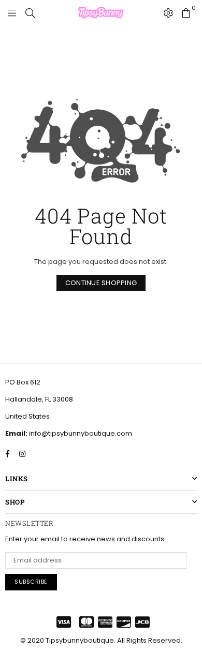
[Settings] (168, 13)
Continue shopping (101, 283)
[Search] (30, 13)
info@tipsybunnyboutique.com (79, 433)
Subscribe (31, 581)
